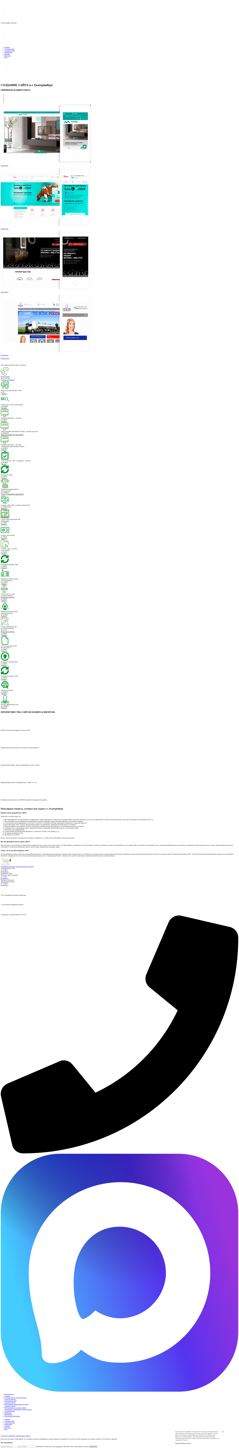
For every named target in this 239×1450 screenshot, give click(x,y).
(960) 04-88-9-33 (6, 60)
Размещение (8, 52)
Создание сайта (9, 49)
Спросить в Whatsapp (7, 380)
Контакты (7, 56)
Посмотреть (4, 165)
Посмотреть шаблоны (8, 597)
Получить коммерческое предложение (12, 435)
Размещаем (7, 1413)
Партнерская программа (12, 1416)
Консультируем (9, 1394)
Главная (7, 47)
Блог (5, 57)
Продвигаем (8, 1414)
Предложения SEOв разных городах (10, 1402)
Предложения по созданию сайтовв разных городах (15, 1398)
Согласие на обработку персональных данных (15, 1436)
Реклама (7, 54)
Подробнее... (5, 871)
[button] (3, 358)
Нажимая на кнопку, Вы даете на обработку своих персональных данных (62, 1446)
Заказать (4, 394)
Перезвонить (93, 1446)
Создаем (7, 1396)
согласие (58, 1446)
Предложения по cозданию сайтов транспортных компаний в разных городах (18, 1408)
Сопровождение (9, 51)
